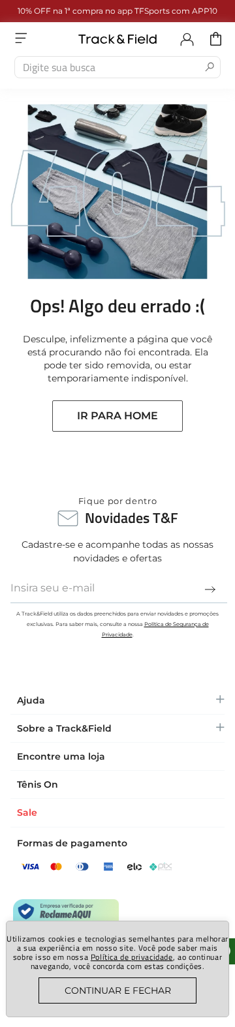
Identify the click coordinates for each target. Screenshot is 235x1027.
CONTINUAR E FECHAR (118, 990)
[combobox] (117, 67)
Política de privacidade (132, 957)
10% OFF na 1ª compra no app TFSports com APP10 (117, 11)
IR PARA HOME (117, 415)
